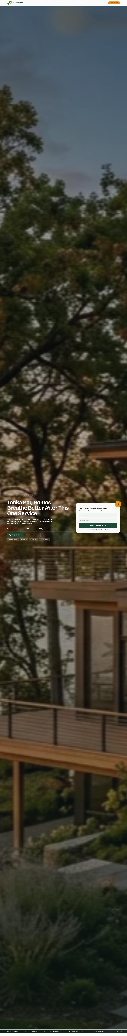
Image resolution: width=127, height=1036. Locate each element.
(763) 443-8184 (16, 535)
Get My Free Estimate (98, 525)
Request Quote (32, 535)
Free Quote (114, 3)
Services (72, 3)
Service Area (86, 3)
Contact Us (100, 3)
